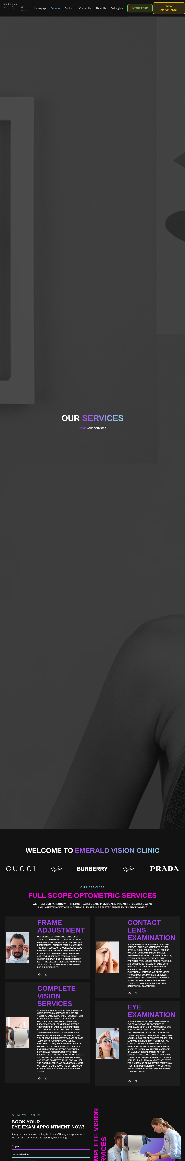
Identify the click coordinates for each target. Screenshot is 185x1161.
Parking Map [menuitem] (117, 8)
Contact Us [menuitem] (85, 8)
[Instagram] (46, 974)
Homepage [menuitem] (40, 8)
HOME (82, 428)
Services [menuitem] (55, 8)
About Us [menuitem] (101, 8)
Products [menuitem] (70, 8)
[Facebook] (39, 974)
